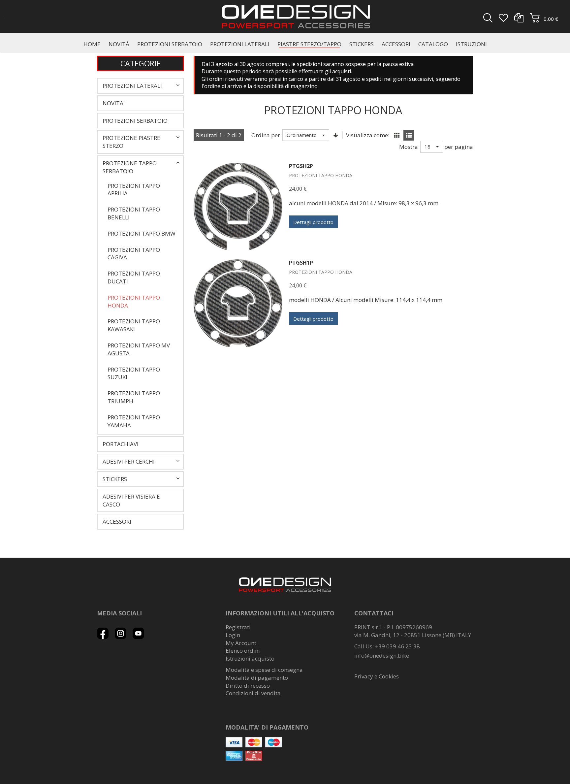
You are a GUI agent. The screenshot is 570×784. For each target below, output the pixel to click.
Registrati (238, 627)
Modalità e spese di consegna (264, 669)
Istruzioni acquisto (250, 658)
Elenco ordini (243, 650)
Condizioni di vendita (253, 693)
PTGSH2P (301, 166)
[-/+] (336, 135)
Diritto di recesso (248, 685)
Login (233, 635)
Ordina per (265, 135)
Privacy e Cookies (376, 676)
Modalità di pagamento (257, 677)
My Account (241, 643)
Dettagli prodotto (313, 222)
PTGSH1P (301, 262)
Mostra (408, 146)
